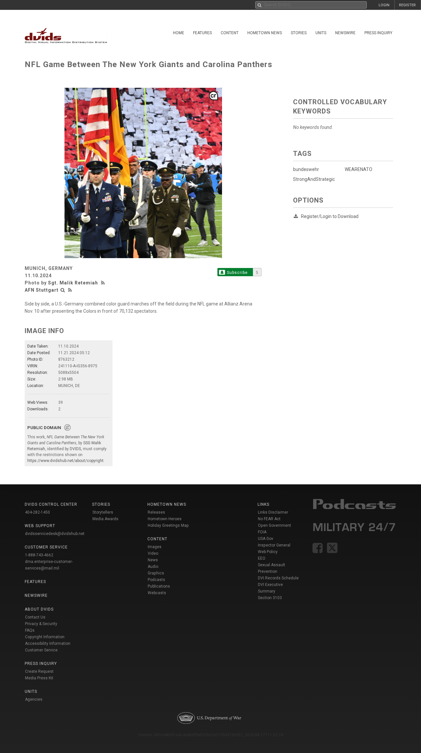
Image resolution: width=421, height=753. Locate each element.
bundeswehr (306, 169)
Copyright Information (44, 637)
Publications (159, 586)
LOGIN (384, 5)
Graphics (156, 573)
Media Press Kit (39, 678)
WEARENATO (358, 169)
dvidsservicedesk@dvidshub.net (55, 533)
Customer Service (41, 650)
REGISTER (407, 5)
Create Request (39, 671)
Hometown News (264, 33)
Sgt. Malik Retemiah (73, 282)
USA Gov (265, 538)
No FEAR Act (269, 519)
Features (202, 33)
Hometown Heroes (165, 519)
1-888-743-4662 (39, 555)
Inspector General (274, 545)
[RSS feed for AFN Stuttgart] (70, 290)
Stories (299, 33)
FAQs (30, 630)
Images (154, 547)
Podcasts (156, 579)
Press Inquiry (378, 33)
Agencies (33, 699)
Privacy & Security (41, 623)
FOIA (262, 532)
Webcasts (157, 593)
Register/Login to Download (330, 216)
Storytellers (102, 512)
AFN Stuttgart (42, 290)
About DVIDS (39, 609)
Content (229, 33)
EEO (261, 558)
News (153, 560)
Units (320, 33)
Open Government (274, 525)
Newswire (345, 33)
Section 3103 (270, 597)
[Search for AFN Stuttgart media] (63, 290)
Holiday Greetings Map (168, 525)
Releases (156, 512)
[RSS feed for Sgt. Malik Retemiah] (103, 282)
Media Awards (105, 519)
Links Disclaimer (273, 512)
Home (178, 33)
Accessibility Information (47, 643)
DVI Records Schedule (278, 578)
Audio (153, 566)
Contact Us (35, 617)
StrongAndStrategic (314, 179)
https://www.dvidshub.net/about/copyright (65, 460)
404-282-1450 (37, 512)
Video (153, 553)
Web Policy (268, 551)
